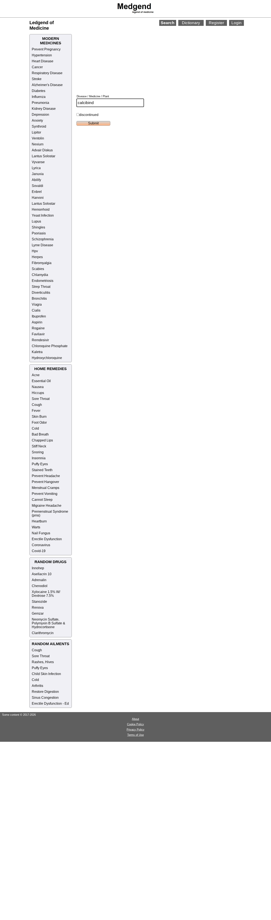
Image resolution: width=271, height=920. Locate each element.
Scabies (38, 269)
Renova (38, 607)
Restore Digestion (45, 691)
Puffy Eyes (40, 464)
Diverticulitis (41, 292)
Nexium (37, 144)
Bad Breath (40, 434)
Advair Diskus (42, 150)
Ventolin (38, 138)
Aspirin (37, 322)
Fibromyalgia (41, 263)
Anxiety (37, 120)
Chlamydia (40, 275)
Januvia (38, 174)
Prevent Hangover (45, 482)
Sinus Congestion (45, 697)
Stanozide (39, 601)
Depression (40, 114)
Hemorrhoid (41, 209)
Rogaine (38, 328)
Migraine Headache (46, 505)
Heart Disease (42, 61)
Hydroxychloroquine (47, 358)
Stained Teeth (42, 470)
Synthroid (39, 126)
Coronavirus (41, 545)
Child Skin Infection (46, 674)
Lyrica (36, 168)
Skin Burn (39, 416)
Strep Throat (41, 286)
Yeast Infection (43, 215)
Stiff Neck (39, 446)
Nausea (38, 387)
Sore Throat (41, 399)
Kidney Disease (44, 108)
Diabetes (38, 91)
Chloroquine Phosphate (50, 346)
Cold (35, 428)
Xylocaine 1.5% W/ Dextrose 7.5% (46, 593)
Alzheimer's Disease (47, 85)
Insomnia (39, 458)
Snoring (38, 452)
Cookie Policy (135, 724)
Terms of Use (135, 734)
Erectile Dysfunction (47, 539)
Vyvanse (38, 162)
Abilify (36, 180)
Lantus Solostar (43, 156)
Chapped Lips (42, 440)
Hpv (35, 251)
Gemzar (38, 613)
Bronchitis (39, 298)
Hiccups (38, 393)
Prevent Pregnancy (46, 49)
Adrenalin (39, 580)
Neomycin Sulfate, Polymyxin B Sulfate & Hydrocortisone (48, 623)
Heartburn (39, 521)
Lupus (36, 221)
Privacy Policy (135, 729)
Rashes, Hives (43, 662)
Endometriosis (42, 281)
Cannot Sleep (42, 499)
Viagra (37, 304)
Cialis (36, 310)
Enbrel (37, 191)
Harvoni (38, 197)
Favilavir (38, 334)
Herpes (37, 257)
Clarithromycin (43, 633)
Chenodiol (39, 586)
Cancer (37, 67)
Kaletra (37, 352)
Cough (37, 404)
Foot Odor (39, 422)
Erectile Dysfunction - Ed (50, 703)
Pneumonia (40, 102)
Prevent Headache (46, 476)
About (135, 719)
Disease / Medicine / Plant (93, 96)
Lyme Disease (42, 245)
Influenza (39, 97)
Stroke (36, 79)
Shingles (38, 227)
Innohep (38, 568)
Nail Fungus (41, 533)
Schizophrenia (43, 239)
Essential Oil (41, 381)
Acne (36, 375)
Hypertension (42, 55)
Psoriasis (39, 233)
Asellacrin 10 (41, 574)
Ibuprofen (39, 316)
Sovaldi (37, 186)
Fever (36, 410)
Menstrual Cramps (45, 488)
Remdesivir (40, 340)
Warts (36, 527)
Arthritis (37, 686)
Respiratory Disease (47, 73)
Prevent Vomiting (44, 493)
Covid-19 (39, 551)
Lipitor (36, 132)
